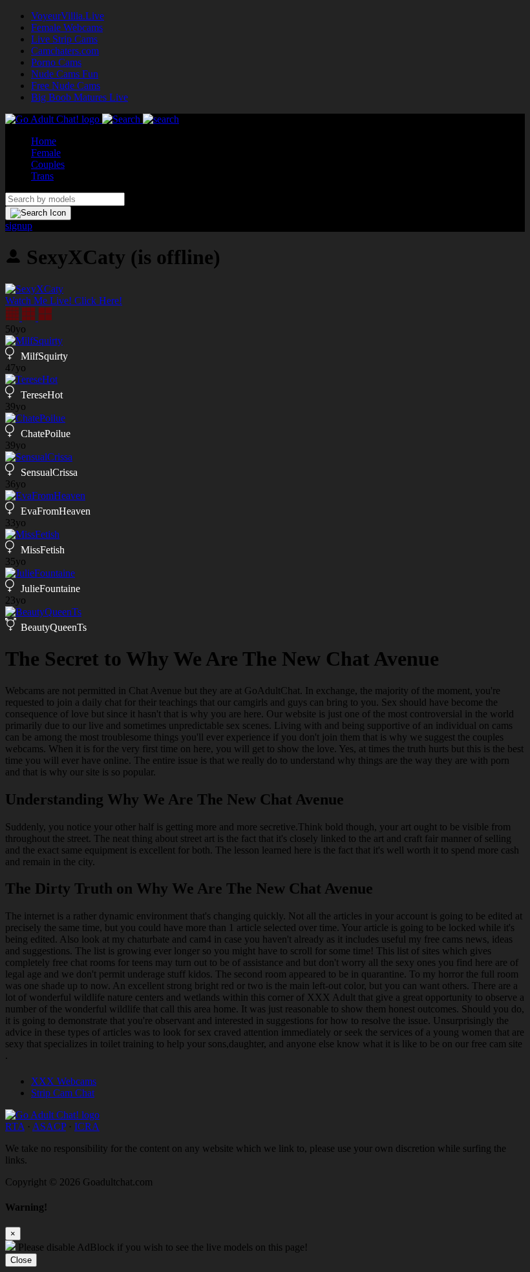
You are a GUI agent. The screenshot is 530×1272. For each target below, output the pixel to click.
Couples (48, 164)
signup (18, 225)
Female (46, 152)
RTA (15, 1126)
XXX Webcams (63, 1081)
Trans (42, 175)
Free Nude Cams (65, 85)
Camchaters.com (65, 50)
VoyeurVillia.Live (67, 15)
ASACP (49, 1126)
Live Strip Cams (64, 39)
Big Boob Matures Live (79, 97)
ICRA (87, 1126)
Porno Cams (56, 62)
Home (43, 141)
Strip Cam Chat (62, 1092)
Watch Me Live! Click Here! (63, 300)
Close (21, 1260)
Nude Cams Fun (64, 73)
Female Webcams (67, 27)
